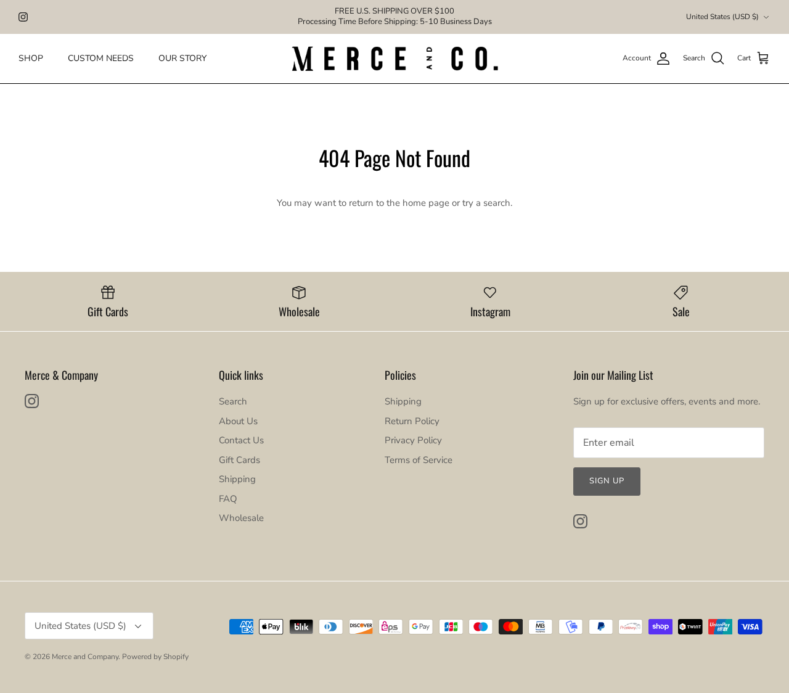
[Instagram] (23, 17)
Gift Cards (239, 460)
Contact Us (241, 440)
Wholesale (241, 518)
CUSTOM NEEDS (101, 58)
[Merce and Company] (395, 58)
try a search (486, 203)
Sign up (606, 480)
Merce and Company (85, 657)
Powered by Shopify (155, 657)
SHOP (30, 58)
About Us (238, 421)
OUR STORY (182, 58)
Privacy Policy (413, 440)
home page (426, 203)
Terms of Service (418, 460)
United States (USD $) (722, 17)
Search (233, 401)
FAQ (228, 499)
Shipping (237, 479)
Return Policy (412, 421)
